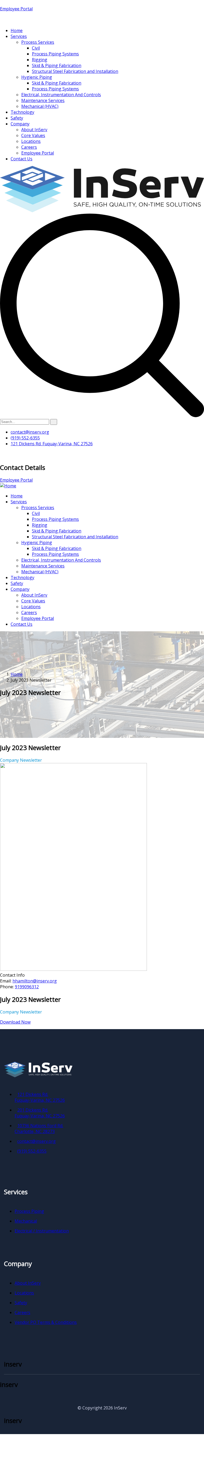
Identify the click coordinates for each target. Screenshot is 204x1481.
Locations (31, 141)
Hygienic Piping (36, 77)
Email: (6, 981)
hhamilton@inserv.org (34, 981)
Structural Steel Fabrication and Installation (75, 71)
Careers (29, 147)
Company (20, 124)
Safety (17, 118)
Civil (36, 48)
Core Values (33, 135)
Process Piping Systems (55, 54)
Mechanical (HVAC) (39, 106)
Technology (22, 112)
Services (19, 36)
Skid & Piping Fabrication (56, 65)
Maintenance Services (43, 100)
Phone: (7, 987)
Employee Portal (16, 9)
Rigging (39, 60)
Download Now (15, 1022)
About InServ (34, 130)
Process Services (37, 42)
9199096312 (27, 987)
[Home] (8, 486)
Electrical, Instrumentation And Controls (61, 95)
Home (17, 30)
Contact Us (21, 159)
